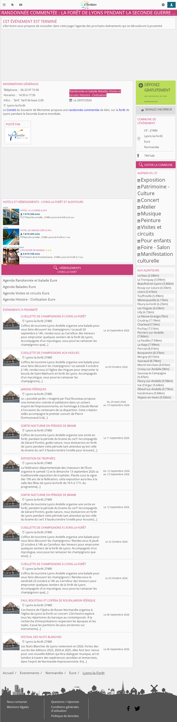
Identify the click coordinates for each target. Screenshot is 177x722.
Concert (150, 200)
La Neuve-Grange (148, 316)
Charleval (143, 324)
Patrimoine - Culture (153, 190)
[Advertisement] (88, 55)
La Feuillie (143, 340)
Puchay (142, 328)
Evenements (29, 672)
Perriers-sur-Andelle (150, 332)
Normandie (151, 147)
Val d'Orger (144, 385)
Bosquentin (144, 353)
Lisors (141, 292)
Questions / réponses (65, 702)
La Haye (142, 345)
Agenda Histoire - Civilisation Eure (29, 299)
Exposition (153, 179)
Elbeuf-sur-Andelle (149, 389)
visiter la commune (156, 165)
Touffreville (144, 296)
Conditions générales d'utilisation (65, 709)
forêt (122, 110)
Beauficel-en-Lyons (149, 284)
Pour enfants (156, 240)
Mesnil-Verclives (147, 365)
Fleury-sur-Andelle (149, 381)
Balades (103, 91)
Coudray (142, 320)
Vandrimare (145, 393)
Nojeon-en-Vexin (148, 397)
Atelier (148, 206)
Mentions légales (18, 707)
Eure (147, 141)
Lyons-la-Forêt (153, 136)
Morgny (142, 357)
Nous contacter (17, 702)
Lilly (139, 312)
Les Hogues (144, 308)
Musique (151, 213)
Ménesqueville (146, 300)
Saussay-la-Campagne (151, 373)
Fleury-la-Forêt (146, 304)
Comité (11, 110)
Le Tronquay (145, 280)
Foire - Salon (155, 247)
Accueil (8, 672)
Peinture (151, 220)
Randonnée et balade (83, 91)
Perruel (142, 349)
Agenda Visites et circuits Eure (26, 293)
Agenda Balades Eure (19, 286)
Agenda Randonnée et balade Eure (30, 280)
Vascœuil (143, 361)
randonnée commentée (83, 110)
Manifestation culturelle (155, 257)
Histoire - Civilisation (93, 95)
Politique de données (65, 716)
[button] (155, 93)
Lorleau (142, 275)
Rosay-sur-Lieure (148, 288)
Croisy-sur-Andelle (149, 369)
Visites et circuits (149, 230)
